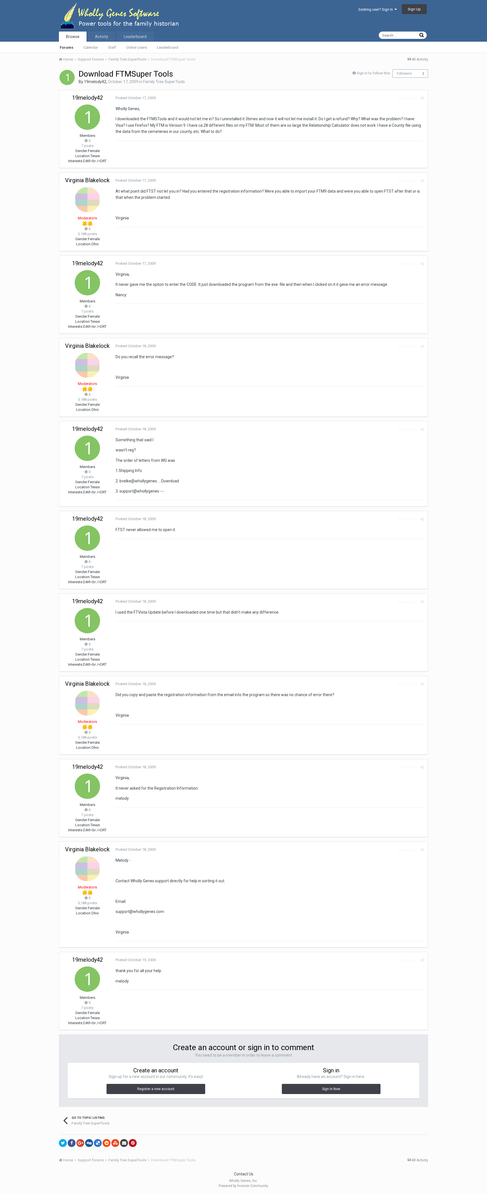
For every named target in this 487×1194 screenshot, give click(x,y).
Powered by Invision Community (243, 1186)
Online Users (136, 47)
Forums (66, 47)
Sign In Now (331, 1089)
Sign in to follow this (373, 73)
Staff (112, 47)
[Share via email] (124, 1143)
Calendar (90, 47)
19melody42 (95, 81)
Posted (136, 98)
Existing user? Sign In (376, 9)
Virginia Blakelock (87, 180)
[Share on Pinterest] (133, 1143)
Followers (404, 73)
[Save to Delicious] (98, 1143)
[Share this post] (422, 98)
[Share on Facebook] (72, 1143)
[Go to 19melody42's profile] (67, 77)
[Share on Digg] (89, 1143)
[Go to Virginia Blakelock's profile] (87, 199)
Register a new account (155, 1089)
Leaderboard (167, 47)
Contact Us (243, 1174)
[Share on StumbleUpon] (115, 1143)
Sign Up (414, 9)
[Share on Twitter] (63, 1143)
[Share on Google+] (80, 1143)
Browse (72, 36)
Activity (101, 36)
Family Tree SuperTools (164, 81)
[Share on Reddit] (106, 1143)
